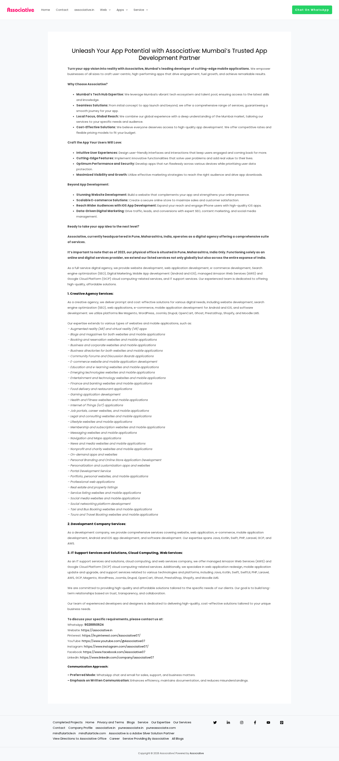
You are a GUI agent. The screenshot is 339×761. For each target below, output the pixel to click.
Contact (62, 10)
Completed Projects (68, 722)
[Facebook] (255, 722)
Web (103, 10)
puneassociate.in (130, 728)
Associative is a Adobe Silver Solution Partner (141, 733)
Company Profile (80, 728)
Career (114, 738)
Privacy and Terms (110, 722)
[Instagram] (241, 722)
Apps (120, 10)
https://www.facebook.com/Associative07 (114, 652)
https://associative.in (96, 630)
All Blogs (178, 738)
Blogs (131, 722)
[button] (109, 10)
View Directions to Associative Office (80, 738)
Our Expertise (160, 722)
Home (45, 10)
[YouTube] (268, 722)
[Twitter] (215, 722)
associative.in (84, 10)
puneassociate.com (161, 728)
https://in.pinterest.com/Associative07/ (111, 635)
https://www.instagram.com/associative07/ (116, 646)
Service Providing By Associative (146, 738)
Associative (197, 753)
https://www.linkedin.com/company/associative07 (117, 657)
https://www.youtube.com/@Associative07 (113, 641)
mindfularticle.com (92, 733)
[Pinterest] (281, 722)
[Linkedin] (228, 722)
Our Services (182, 722)
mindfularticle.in (64, 733)
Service (139, 10)
